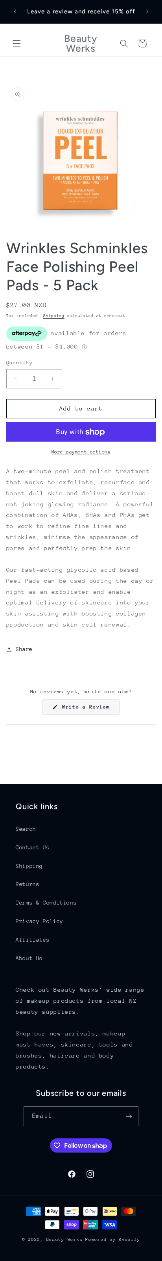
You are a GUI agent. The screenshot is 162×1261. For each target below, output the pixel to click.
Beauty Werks (64, 1239)
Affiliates (33, 939)
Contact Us (33, 847)
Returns (27, 884)
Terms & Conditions (46, 902)
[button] (16, 43)
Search (26, 829)
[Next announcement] (147, 11)
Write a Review (89, 709)
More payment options (81, 452)
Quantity (19, 363)
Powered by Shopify (112, 1239)
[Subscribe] (129, 1116)
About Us (29, 958)
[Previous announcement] (15, 11)
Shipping (53, 315)
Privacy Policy (39, 921)
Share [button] (24, 649)
